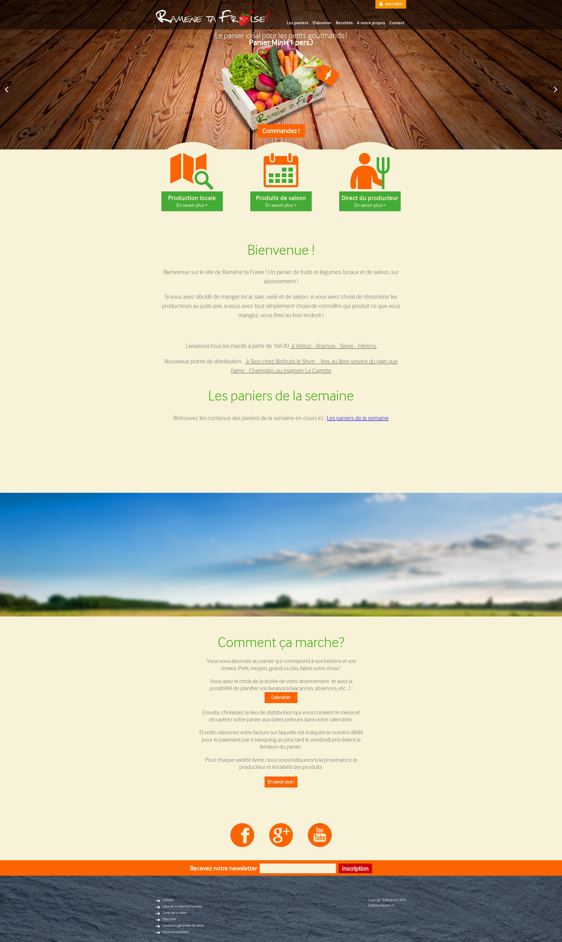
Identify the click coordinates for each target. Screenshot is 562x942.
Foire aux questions (176, 932)
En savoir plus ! (281, 782)
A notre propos (371, 22)
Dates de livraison (174, 913)
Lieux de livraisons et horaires (182, 906)
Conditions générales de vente (183, 926)
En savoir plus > (192, 201)
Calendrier (281, 697)
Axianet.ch (388, 905)
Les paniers (297, 22)
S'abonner (322, 22)
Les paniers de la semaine (358, 418)
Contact (396, 22)
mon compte (394, 4)
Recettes (344, 22)
